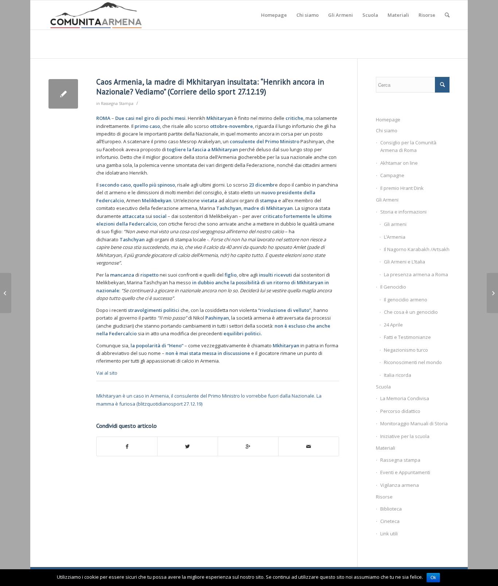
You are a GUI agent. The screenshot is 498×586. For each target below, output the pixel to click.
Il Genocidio (393, 287)
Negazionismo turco (406, 350)
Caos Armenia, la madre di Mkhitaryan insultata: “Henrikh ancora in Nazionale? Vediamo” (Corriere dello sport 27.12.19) (210, 87)
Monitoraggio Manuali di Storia (414, 423)
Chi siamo (386, 130)
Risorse (384, 496)
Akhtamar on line (399, 163)
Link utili (389, 533)
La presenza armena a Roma (416, 274)
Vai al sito (106, 373)
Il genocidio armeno (405, 299)
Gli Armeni (387, 199)
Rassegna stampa (400, 460)
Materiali (385, 448)
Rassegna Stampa (117, 103)
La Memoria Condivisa (404, 398)
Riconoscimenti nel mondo (413, 362)
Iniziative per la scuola (404, 436)
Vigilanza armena (399, 485)
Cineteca (390, 521)
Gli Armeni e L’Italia (404, 261)
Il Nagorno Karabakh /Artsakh (417, 249)
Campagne (392, 175)
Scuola (383, 386)
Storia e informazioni (403, 211)
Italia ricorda (397, 375)
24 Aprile (393, 324)
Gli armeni (395, 224)
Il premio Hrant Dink (402, 188)
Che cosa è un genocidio (411, 312)
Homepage (388, 119)
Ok (433, 577)
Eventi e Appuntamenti (405, 472)
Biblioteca (391, 508)
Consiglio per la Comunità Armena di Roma (408, 146)
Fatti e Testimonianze (407, 337)
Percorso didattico (400, 411)
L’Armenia (394, 237)
